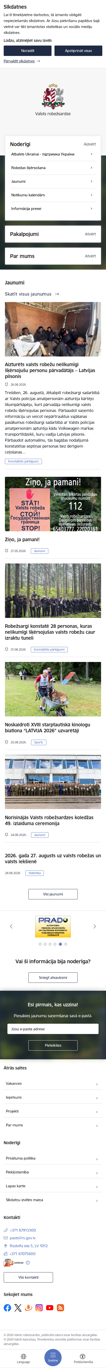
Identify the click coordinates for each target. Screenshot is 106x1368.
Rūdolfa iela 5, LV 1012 (29, 1245)
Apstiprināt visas (78, 50)
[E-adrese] (13, 1263)
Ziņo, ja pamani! (22, 539)
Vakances (14, 1083)
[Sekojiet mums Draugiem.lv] (28, 1308)
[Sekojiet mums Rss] (60, 1307)
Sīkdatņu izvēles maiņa (24, 1199)
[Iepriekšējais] (11, 926)
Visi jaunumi (53, 894)
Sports (38, 742)
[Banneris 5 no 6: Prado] (53, 926)
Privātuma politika (20, 1158)
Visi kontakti (28, 1277)
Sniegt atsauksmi (53, 977)
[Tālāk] (94, 926)
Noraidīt (27, 50)
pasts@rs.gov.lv (22, 1238)
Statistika (35, 873)
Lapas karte (15, 1186)
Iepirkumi (13, 1097)
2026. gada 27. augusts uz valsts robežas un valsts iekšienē (53, 858)
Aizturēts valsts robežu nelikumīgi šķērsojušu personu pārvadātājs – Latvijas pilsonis (50, 370)
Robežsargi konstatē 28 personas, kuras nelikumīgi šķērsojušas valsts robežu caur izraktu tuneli (50, 632)
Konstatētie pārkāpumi (23, 461)
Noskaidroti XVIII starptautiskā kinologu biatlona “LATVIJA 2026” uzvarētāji (47, 728)
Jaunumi (39, 551)
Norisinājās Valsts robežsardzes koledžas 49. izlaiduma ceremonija (49, 820)
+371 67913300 (23, 1230)
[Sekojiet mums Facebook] (7, 1308)
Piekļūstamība (17, 1172)
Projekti (12, 1111)
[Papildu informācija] (28, 1263)
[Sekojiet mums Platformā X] (18, 1308)
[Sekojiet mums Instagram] (39, 1307)
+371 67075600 (22, 1253)
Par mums (14, 1125)
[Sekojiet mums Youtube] (49, 1308)
